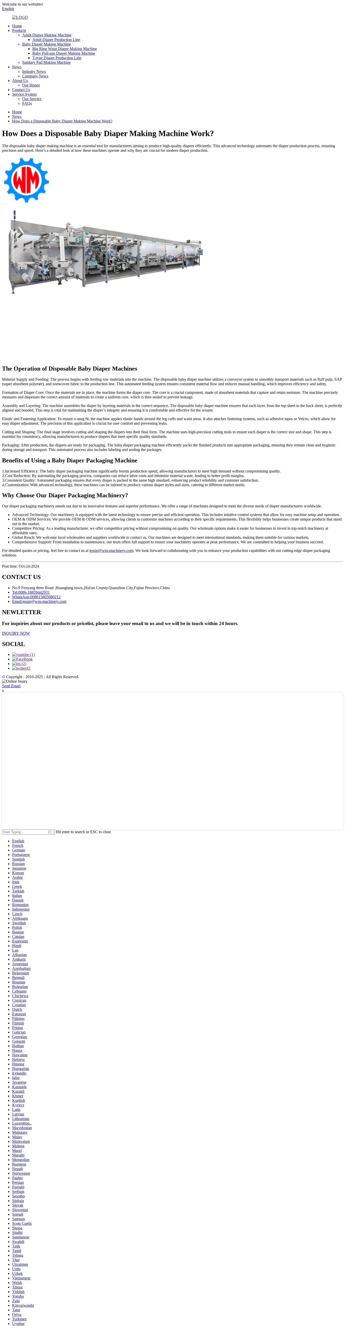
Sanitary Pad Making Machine (46, 62)
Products (19, 30)
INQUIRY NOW (16, 633)
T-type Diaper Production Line (56, 58)
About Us (20, 80)
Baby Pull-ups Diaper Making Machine (63, 53)
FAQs (27, 103)
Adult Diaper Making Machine (46, 35)
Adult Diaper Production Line (56, 39)
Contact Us (21, 90)
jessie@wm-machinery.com (111, 550)
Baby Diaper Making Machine (46, 44)
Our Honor (31, 85)
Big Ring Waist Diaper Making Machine (64, 49)
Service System (24, 94)
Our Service (31, 99)
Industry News (34, 71)
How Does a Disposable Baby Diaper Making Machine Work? (62, 121)
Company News (35, 76)
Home (17, 26)
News (16, 67)
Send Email (11, 686)
